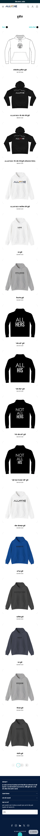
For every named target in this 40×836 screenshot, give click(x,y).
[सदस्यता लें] (36, 812)
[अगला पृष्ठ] (27, 765)
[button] (3, 6)
